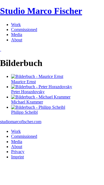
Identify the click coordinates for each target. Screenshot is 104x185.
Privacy (17, 151)
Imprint (17, 156)
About (16, 39)
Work (16, 24)
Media (16, 34)
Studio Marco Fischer (41, 11)
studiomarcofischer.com (20, 121)
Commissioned (24, 29)
